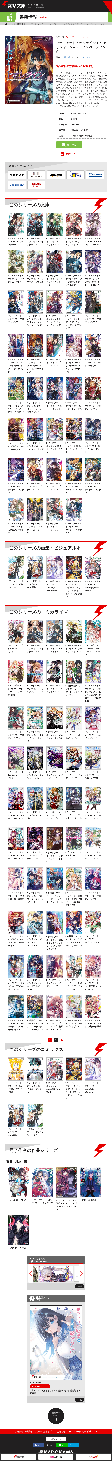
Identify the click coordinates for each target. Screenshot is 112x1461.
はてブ (75, 1445)
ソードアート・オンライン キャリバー (35, 815)
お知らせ (61, 1431)
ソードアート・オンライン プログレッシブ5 (35, 855)
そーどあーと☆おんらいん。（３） (73, 855)
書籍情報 (19, 24)
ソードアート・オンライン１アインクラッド (16, 241)
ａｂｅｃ (87, 57)
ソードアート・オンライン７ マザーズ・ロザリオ (35, 278)
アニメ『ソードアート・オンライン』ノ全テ (16, 584)
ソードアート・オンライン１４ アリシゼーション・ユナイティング (16, 365)
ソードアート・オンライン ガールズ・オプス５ (93, 939)
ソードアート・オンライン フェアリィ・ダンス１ (74, 648)
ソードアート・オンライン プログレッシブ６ (16, 446)
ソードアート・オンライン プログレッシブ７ (35, 486)
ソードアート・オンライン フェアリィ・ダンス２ (54, 688)
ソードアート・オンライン (36, 24)
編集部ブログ (49, 1431)
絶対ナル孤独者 (89, 1200)
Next (81, 1273)
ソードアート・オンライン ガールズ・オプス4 (93, 855)
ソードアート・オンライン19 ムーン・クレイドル (54, 405)
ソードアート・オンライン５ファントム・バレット (93, 241)
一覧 (80, 1286)
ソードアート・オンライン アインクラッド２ (35, 648)
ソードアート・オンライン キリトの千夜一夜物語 (16, 896)
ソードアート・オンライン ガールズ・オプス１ (74, 735)
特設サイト (72, 154)
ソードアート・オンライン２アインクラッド (35, 241)
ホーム (10, 24)
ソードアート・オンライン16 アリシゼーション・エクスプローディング (74, 365)
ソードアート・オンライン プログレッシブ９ (54, 526)
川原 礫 (66, 57)
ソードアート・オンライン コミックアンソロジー (35, 688)
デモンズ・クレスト (18, 1200)
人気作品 (38, 1431)
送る (63, 1445)
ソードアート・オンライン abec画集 (35, 584)
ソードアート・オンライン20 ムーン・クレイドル (74, 405)
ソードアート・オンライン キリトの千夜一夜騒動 (93, 1023)
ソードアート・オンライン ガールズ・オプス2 (93, 775)
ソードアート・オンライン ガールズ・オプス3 (93, 815)
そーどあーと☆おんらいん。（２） (16, 775)
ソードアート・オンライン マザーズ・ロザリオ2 (16, 815)
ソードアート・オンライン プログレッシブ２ (93, 319)
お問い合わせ (56, 1439)
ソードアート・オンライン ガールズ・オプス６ (74, 1023)
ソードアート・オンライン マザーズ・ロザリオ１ (54, 775)
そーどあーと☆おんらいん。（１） (16, 648)
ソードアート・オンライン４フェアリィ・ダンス (74, 241)
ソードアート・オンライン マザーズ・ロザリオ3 (16, 855)
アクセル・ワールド (18, 1248)
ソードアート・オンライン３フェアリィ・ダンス (54, 241)
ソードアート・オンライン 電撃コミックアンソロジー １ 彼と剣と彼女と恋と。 (74, 899)
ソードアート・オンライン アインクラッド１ (54, 648)
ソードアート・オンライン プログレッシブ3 (54, 362)
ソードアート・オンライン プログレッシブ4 (93, 362)
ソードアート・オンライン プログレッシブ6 (93, 896)
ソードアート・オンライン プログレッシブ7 (54, 983)
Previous (30, 1273)
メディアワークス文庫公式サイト (82, 1431)
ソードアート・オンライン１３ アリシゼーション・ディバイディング (74, 322)
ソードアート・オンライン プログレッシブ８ (54, 486)
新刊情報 (19, 1431)
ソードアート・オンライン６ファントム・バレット (16, 278)
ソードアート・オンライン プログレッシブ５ (93, 405)
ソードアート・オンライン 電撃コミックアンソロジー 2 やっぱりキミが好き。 (54, 943)
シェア (40, 1445)
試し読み (71, 145)
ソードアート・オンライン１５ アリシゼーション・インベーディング (35, 365)
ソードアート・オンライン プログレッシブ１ (16, 319)
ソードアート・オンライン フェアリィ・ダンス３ (54, 735)
